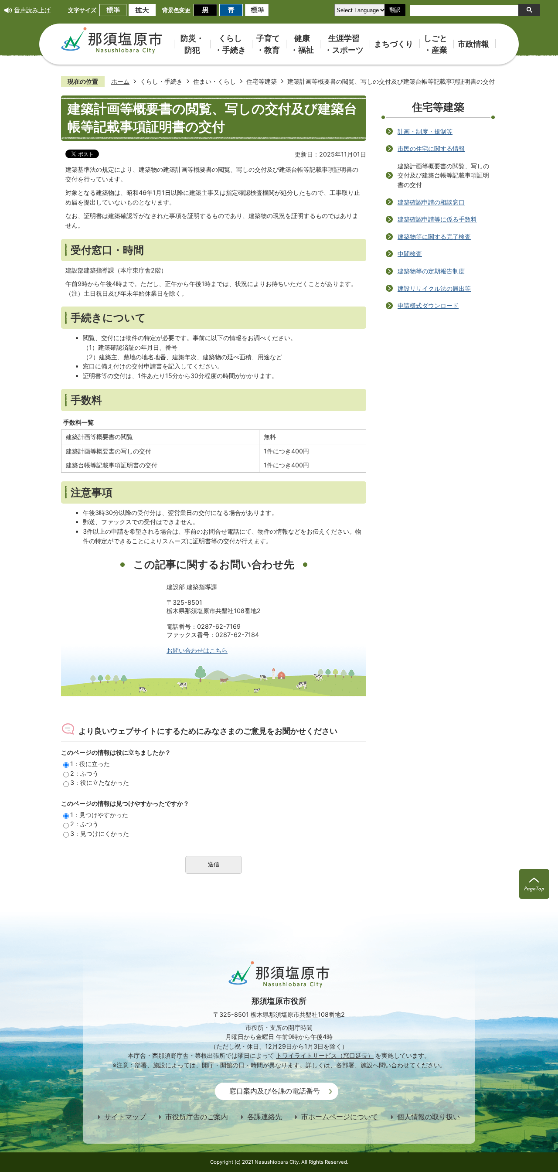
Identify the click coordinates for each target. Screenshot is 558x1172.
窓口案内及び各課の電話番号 (274, 1091)
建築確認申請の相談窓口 (431, 202)
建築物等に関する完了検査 (434, 236)
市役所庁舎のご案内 (196, 1117)
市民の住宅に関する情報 (431, 148)
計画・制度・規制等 (425, 131)
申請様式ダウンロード (428, 305)
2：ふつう (84, 773)
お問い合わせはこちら (197, 650)
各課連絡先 (264, 1117)
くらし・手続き (161, 81)
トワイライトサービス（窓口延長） (325, 1055)
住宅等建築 (261, 81)
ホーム (120, 81)
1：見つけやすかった (99, 814)
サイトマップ (125, 1117)
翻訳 (395, 10)
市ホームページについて (339, 1117)
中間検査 (410, 253)
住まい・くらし (214, 81)
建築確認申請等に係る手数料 (437, 219)
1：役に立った (90, 763)
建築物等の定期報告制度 (431, 271)
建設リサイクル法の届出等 (434, 288)
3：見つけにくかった (99, 833)
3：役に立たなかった (99, 782)
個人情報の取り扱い (428, 1117)
